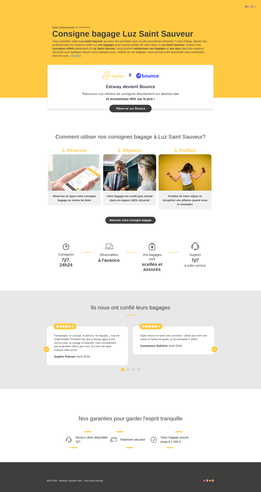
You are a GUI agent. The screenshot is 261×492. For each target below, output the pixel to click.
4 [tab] (138, 369)
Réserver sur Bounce (130, 108)
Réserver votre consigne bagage (130, 220)
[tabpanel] (87, 345)
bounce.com (170, 94)
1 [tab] (122, 369)
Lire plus (76, 55)
